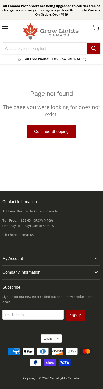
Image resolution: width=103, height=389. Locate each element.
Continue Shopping (51, 131)
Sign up (75, 315)
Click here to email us (18, 234)
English (49, 338)
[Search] (93, 48)
